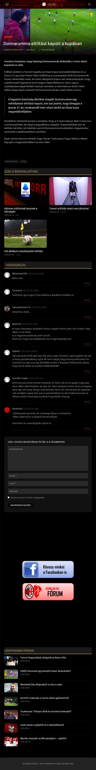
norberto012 (17, 50)
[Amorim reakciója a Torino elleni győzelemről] (11, 701)
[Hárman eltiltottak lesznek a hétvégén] (25, 191)
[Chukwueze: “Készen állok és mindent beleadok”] (11, 714)
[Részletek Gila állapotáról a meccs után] (11, 687)
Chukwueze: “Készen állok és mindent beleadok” (46, 711)
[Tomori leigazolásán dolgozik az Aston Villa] (11, 660)
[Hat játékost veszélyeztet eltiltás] (25, 234)
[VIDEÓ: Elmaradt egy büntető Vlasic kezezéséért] (11, 674)
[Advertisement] (48, 537)
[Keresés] (89, 4)
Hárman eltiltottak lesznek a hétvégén (20, 210)
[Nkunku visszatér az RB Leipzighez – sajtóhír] (11, 741)
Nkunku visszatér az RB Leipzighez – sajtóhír (43, 738)
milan (23, 161)
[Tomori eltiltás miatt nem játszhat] (70, 191)
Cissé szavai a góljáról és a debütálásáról (42, 725)
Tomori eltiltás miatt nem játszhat (69, 208)
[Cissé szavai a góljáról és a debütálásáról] (11, 728)
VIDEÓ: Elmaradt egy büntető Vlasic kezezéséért (45, 671)
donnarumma (12, 161)
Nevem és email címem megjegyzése (27, 497)
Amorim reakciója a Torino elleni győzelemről (44, 698)
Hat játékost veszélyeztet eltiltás (23, 251)
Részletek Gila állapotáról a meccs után (41, 684)
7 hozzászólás (48, 50)
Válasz (87, 283)
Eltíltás (8, 37)
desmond (17, 408)
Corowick (17, 290)
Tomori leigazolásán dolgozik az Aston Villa (43, 657)
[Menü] (7, 4)
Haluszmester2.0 (21, 307)
